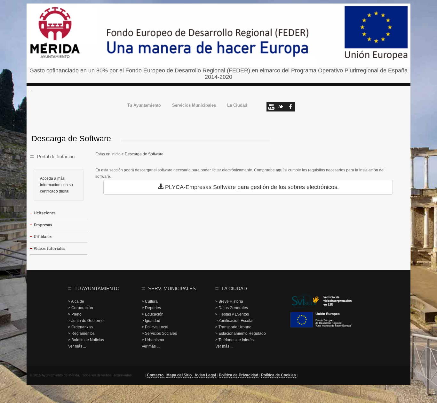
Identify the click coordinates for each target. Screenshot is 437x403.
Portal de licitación (56, 156)
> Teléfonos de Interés (234, 340)
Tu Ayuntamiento (144, 105)
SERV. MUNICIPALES (172, 288)
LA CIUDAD (234, 288)
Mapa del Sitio (179, 375)
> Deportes (151, 308)
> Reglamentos (81, 333)
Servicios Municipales (194, 105)
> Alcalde (76, 301)
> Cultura (150, 301)
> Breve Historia (229, 301)
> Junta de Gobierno (86, 320)
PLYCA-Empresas (188, 187)
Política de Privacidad (239, 375)
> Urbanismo (153, 340)
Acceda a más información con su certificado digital (56, 184)
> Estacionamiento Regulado (240, 333)
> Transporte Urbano (233, 327)
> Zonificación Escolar (234, 320)
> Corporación (80, 308)
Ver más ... (77, 346)
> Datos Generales (231, 308)
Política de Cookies (279, 375)
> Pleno (75, 314)
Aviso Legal (206, 375)
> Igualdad (151, 320)
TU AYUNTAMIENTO (97, 288)
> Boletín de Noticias (86, 340)
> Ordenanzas (80, 327)
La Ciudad (237, 105)
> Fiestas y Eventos (232, 314)
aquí (279, 170)
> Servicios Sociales (159, 333)
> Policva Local (155, 327)
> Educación (152, 314)
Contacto (155, 375)
